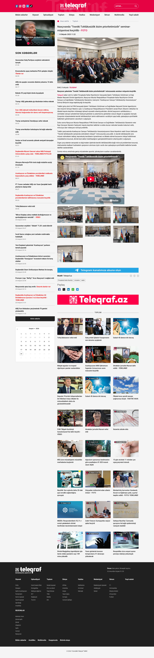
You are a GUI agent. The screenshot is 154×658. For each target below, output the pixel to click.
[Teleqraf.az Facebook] (16, 6)
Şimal (17, 622)
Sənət (95, 591)
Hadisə (82, 15)
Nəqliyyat (34, 597)
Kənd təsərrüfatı (36, 585)
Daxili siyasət (19, 600)
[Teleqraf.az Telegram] (27, 6)
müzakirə (77, 280)
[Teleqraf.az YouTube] (24, 6)
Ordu (17, 585)
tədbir (83, 280)
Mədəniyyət (95, 15)
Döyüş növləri (113, 591)
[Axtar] (136, 6)
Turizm (33, 600)
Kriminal (80, 588)
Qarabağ (18, 603)
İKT (32, 594)
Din (48, 600)
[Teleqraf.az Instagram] (20, 6)
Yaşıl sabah (134, 15)
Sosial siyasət (51, 585)
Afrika (64, 585)
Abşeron (18, 625)
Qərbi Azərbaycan (21, 591)
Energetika (34, 588)
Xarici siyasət (19, 597)
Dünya (71, 15)
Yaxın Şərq (65, 594)
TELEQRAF (73, 87)
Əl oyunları (112, 594)
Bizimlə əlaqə (65, 640)
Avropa (64, 597)
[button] (28, 43)
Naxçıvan (18, 634)
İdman (107, 15)
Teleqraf (60, 95)
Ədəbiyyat (97, 588)
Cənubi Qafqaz (67, 600)
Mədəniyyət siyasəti (100, 585)
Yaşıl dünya (50, 591)
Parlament (18, 594)
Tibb (48, 594)
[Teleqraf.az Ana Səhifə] (73, 6)
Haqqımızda (53, 640)
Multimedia (119, 15)
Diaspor (17, 588)
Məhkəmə (81, 585)
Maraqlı (80, 591)
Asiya (64, 591)
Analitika (18, 606)
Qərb (16, 628)
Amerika (65, 588)
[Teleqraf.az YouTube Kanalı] (98, 299)
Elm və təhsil (51, 588)
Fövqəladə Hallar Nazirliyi (65, 280)
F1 (110, 585)
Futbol (111, 597)
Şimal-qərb (18, 619)
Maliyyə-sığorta (36, 591)
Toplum (61, 15)
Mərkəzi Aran (19, 616)
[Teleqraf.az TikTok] (31, 6)
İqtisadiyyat (48, 15)
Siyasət (35, 15)
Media (49, 597)
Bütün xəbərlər (21, 15)
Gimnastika (113, 588)
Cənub (17, 631)
